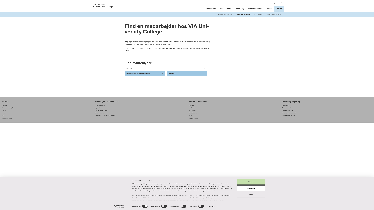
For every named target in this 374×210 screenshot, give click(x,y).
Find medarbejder (243, 14)
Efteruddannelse (226, 9)
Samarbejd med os (255, 9)
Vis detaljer (211, 206)
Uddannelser (211, 9)
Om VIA (269, 9)
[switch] (164, 206)
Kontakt (279, 9)
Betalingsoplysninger (274, 14)
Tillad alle (251, 182)
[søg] (205, 68)
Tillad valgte (251, 188)
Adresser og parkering (225, 14)
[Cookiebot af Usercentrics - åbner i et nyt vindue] (119, 206)
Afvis (251, 194)
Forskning (240, 9)
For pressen (258, 14)
